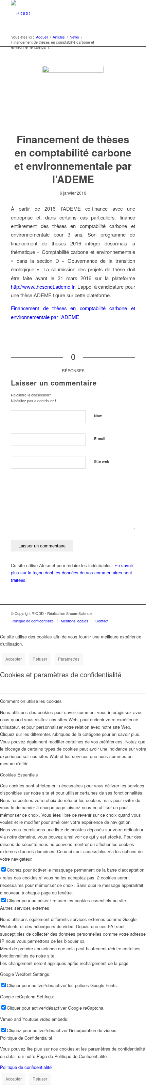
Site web (101, 461)
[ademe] (73, 96)
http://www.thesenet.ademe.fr (42, 286)
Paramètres (68, 659)
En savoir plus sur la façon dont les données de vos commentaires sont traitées (72, 572)
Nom (98, 415)
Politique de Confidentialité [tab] (26, 1038)
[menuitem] (32, 620)
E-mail (99, 438)
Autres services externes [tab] (24, 908)
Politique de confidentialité (26, 1067)
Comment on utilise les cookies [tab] (31, 701)
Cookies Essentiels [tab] (19, 774)
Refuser (40, 659)
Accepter (13, 659)
